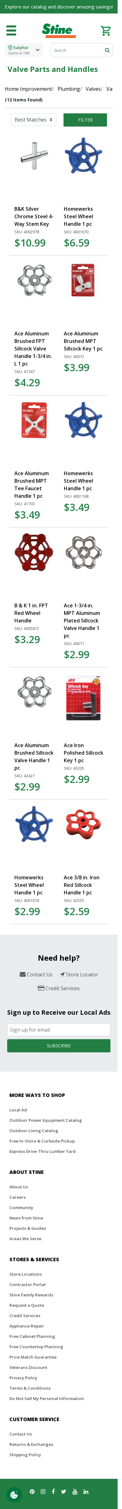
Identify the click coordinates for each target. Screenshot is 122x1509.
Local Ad (18, 1110)
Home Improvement (28, 88)
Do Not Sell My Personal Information (46, 1398)
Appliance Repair (26, 1326)
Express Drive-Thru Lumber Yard (42, 1151)
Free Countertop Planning (36, 1346)
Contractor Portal (27, 1284)
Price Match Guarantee (33, 1357)
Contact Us (20, 1434)
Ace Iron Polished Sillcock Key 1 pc (83, 753)
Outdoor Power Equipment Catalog (45, 1120)
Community (21, 1207)
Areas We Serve (25, 1238)
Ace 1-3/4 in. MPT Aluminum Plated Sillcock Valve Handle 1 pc (82, 620)
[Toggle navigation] (11, 30)
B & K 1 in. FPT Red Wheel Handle (31, 613)
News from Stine (26, 1218)
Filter (85, 120)
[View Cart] (105, 30)
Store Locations (25, 1274)
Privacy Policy (23, 1378)
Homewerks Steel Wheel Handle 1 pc (78, 216)
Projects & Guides (27, 1228)
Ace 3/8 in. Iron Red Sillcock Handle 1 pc (81, 885)
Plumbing (69, 88)
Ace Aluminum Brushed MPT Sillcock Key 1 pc (83, 341)
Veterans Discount (28, 1367)
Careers (17, 1197)
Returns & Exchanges (31, 1444)
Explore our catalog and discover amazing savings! (59, 6)
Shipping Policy (25, 1454)
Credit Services (24, 1315)
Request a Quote (26, 1305)
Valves (93, 88)
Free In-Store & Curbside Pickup (42, 1141)
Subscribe (59, 1046)
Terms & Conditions (30, 1388)
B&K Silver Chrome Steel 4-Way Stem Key (33, 216)
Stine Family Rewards (31, 1295)
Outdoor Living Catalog (33, 1130)
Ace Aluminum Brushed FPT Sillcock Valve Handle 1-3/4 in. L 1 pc (33, 348)
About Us (18, 1187)
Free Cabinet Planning (32, 1336)
